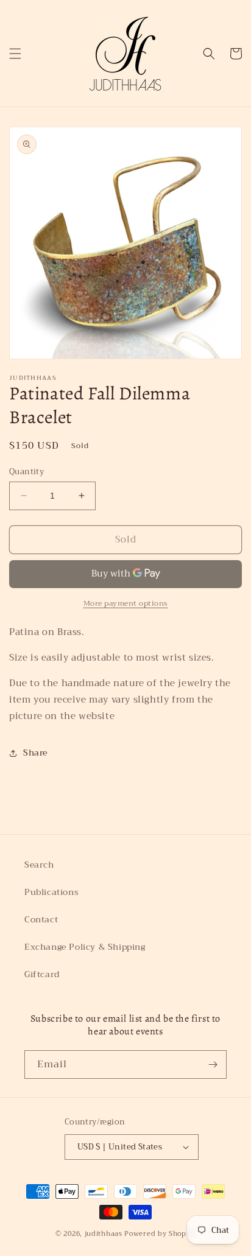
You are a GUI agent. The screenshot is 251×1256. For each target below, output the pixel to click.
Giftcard (42, 974)
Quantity (26, 472)
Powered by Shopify (160, 1234)
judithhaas (103, 1234)
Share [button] (35, 752)
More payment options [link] (125, 603)
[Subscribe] (212, 1064)
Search (39, 864)
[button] (15, 53)
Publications (51, 892)
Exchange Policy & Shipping (85, 946)
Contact (41, 919)
